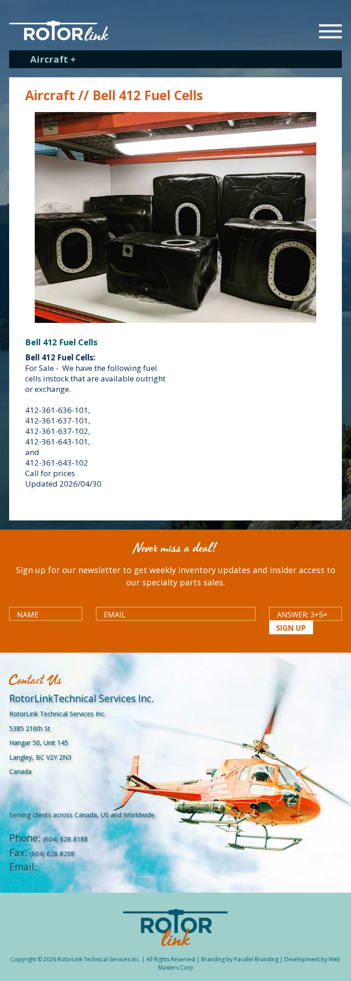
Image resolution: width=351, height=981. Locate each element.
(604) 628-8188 (65, 839)
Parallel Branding (256, 959)
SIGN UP (291, 628)
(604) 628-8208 (52, 853)
